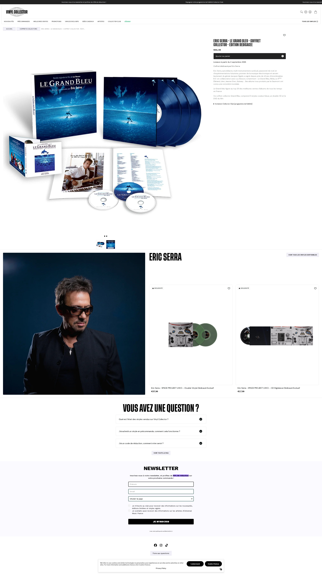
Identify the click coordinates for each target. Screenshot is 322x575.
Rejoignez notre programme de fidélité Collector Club (204, 2)
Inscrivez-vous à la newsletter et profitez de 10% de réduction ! (84, 2)
